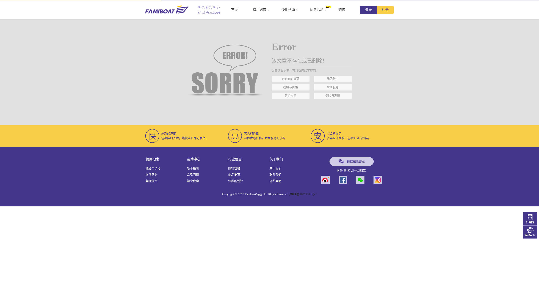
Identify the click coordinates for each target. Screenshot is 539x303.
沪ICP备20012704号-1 (303, 194)
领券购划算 (235, 181)
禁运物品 (290, 95)
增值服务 (333, 87)
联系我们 (275, 174)
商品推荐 (234, 174)
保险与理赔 (332, 95)
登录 (368, 10)
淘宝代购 (193, 181)
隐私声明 (275, 181)
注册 (385, 10)
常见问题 (193, 174)
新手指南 (193, 168)
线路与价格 (290, 87)
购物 (341, 9)
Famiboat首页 (290, 78)
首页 (234, 9)
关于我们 (275, 168)
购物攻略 (234, 168)
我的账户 (333, 78)
